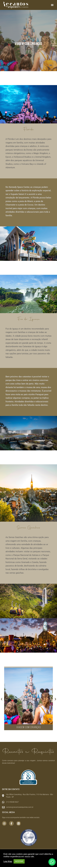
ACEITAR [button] (19, 861)
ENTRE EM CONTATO (11, 789)
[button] (52, 5)
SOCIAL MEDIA (8, 812)
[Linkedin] (18, 823)
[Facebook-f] (11, 823)
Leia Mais (7, 861)
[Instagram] (4, 823)
